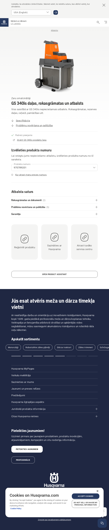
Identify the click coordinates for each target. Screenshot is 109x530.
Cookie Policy (15, 508)
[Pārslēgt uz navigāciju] (105, 22)
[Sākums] (4, 22)
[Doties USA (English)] (55, 12)
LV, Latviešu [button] (16, 24)
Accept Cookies (85, 496)
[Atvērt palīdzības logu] (102, 523)
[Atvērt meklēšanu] (98, 22)
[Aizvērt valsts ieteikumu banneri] (104, 5)
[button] (16, 356)
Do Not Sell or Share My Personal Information (85, 504)
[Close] (97, 491)
